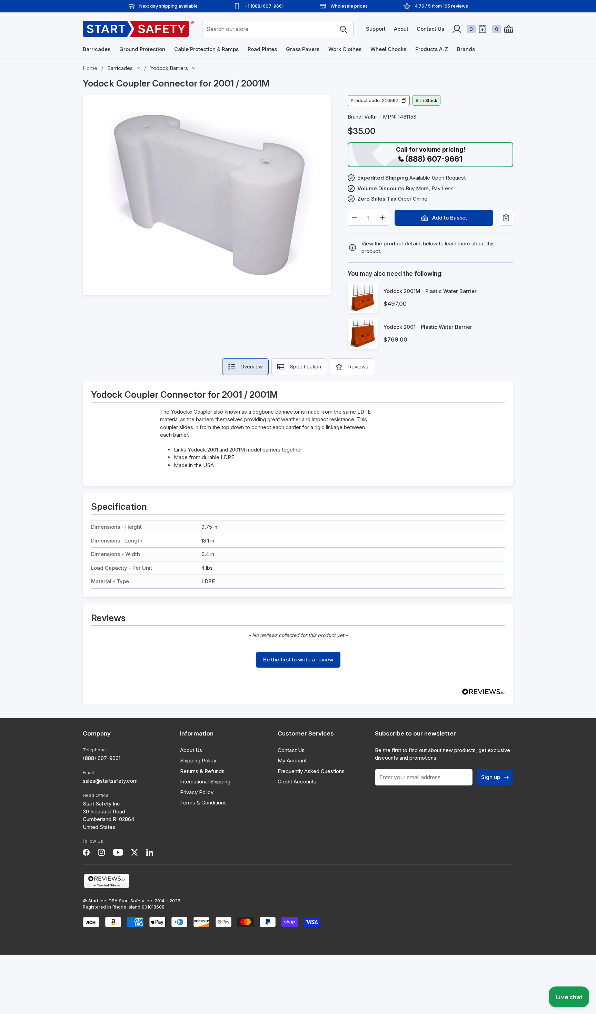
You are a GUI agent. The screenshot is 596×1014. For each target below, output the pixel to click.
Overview (251, 366)
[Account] (457, 29)
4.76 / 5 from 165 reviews (441, 6)
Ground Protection (142, 49)
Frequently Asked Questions (311, 771)
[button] (379, 100)
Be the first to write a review (298, 659)
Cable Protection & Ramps (206, 49)
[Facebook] (86, 852)
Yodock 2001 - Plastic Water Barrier (428, 327)
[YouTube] (118, 852)
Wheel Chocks (388, 49)
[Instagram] (101, 852)
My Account (292, 760)
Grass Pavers (302, 49)
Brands (466, 49)
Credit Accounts (297, 781)
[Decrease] (354, 217)
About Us (191, 750)
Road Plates (262, 49)
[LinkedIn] (149, 852)
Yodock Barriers (169, 68)
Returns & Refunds (202, 771)
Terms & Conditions (203, 802)
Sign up (490, 777)
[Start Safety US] (138, 29)
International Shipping (205, 781)
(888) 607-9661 (101, 758)
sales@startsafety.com (110, 781)
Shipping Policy (198, 760)
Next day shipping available (168, 6)
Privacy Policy (196, 792)
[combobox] (278, 29)
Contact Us (430, 29)
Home (90, 68)
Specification (305, 366)
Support (376, 29)
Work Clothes (344, 49)
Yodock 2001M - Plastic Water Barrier (430, 291)
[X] (134, 852)
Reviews (358, 366)
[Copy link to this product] (276, 83)
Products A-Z (431, 49)
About (401, 29)
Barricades (96, 49)
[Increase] (382, 217)
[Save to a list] (506, 218)
